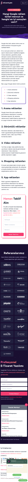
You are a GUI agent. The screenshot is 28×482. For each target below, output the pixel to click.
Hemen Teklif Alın (13, 234)
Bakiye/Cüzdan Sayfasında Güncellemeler (12, 436)
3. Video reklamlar (12, 95)
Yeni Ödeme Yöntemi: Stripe (9, 428)
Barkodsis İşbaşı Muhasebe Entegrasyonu (12, 421)
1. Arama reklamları (12, 89)
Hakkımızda (4, 469)
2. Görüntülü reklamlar (13, 92)
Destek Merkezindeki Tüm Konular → (12, 439)
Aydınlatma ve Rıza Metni (15, 397)
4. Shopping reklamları (13, 98)
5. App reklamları (11, 101)
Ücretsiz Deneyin (14, 393)
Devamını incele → (6, 415)
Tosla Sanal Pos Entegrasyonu (9, 413)
